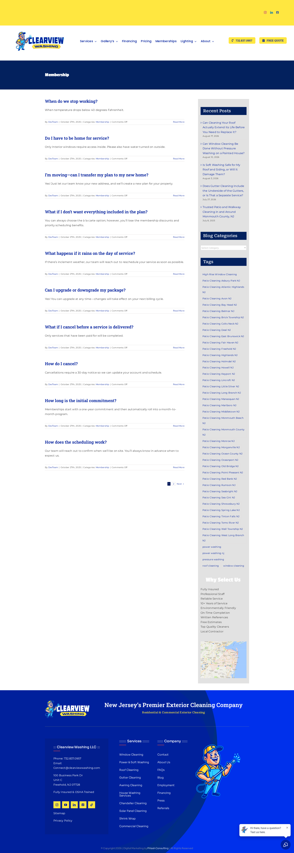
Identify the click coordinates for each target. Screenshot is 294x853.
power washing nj (213, 553)
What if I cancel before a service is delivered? (89, 327)
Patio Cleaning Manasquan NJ (220, 399)
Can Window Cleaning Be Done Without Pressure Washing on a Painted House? (223, 148)
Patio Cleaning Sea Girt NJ (218, 497)
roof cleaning (210, 565)
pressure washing (213, 559)
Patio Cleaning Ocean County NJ (222, 453)
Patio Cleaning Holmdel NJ (219, 361)
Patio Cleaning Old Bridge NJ (220, 466)
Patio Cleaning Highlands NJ (220, 355)
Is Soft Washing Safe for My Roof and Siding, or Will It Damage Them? (221, 169)
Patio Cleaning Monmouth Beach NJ (222, 420)
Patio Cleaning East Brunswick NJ (223, 336)
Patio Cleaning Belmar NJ (218, 311)
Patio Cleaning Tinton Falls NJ (220, 516)
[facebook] (277, 12)
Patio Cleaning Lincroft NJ (218, 380)
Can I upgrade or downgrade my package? (85, 290)
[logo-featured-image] (40, 26)
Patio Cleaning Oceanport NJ (220, 459)
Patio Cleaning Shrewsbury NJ (221, 503)
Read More (178, 122)
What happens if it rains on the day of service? (90, 253)
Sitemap (59, 813)
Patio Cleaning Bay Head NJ (219, 304)
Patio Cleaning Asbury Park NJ (221, 280)
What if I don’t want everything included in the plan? (96, 211)
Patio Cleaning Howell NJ (218, 367)
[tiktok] (91, 804)
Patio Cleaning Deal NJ (216, 330)
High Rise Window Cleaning (219, 274)
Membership (102, 122)
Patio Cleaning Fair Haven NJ (220, 342)
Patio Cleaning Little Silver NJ (220, 386)
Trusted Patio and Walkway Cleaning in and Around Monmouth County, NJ (222, 211)
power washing (211, 546)
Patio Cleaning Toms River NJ (220, 522)
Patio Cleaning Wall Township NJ (222, 529)
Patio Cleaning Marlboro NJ (219, 405)
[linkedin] (271, 12)
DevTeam (53, 122)
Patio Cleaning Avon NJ (216, 298)
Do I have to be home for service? (77, 138)
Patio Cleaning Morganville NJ (221, 447)
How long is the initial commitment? (80, 400)
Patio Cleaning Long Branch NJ (221, 392)
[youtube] (65, 804)
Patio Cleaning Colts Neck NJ (220, 323)
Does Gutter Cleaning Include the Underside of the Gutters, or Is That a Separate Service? (223, 190)
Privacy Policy (62, 820)
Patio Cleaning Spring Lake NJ (221, 510)
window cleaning (233, 565)
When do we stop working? (71, 101)
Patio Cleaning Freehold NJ (219, 348)
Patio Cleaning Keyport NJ (218, 373)
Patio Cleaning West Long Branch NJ (223, 538)
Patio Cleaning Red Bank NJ (219, 478)
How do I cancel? (61, 363)
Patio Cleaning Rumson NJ (218, 485)
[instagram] (265, 12)
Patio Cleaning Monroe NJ (218, 441)
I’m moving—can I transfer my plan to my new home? (96, 175)
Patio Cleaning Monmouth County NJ (223, 432)
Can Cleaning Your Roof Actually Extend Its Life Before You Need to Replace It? (224, 127)
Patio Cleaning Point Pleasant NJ (222, 472)
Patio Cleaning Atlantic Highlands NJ (223, 289)
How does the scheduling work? (76, 442)
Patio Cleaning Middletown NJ (221, 411)
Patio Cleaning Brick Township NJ (223, 317)
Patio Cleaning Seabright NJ (219, 491)
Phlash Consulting (157, 848)
